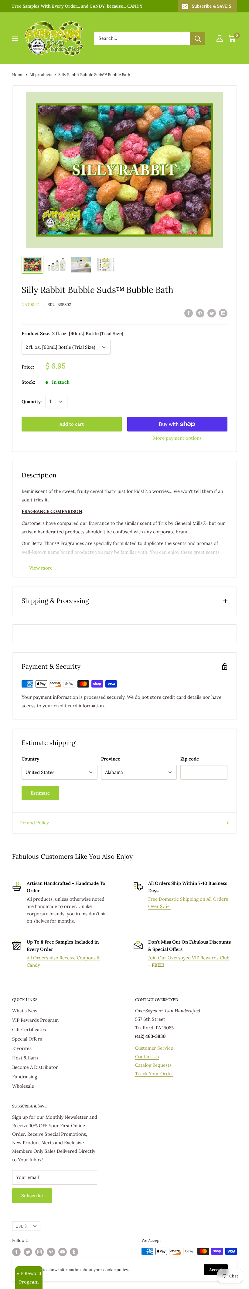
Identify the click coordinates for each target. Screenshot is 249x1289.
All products (40, 74)
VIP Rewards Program (35, 1020)
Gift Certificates (29, 1029)
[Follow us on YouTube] (62, 1252)
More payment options (177, 438)
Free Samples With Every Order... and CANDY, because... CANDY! (78, 6)
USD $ (21, 1226)
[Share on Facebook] (188, 312)
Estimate (40, 793)
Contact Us (147, 1056)
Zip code (189, 759)
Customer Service (154, 1048)
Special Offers (27, 1039)
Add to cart (72, 424)
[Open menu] (15, 38)
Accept (215, 1269)
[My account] (220, 38)
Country (30, 759)
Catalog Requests (153, 1065)
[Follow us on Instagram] (39, 1252)
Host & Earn (25, 1058)
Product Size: (72, 333)
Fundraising (24, 1076)
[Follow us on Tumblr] (74, 1252)
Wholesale (23, 1086)
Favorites (22, 1048)
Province (110, 759)
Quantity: (32, 401)
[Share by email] (223, 312)
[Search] (197, 38)
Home (17, 74)
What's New (24, 1011)
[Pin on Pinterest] (200, 312)
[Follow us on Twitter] (28, 1252)
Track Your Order (154, 1073)
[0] (232, 38)
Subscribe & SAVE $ (211, 6)
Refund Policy (34, 823)
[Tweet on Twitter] (211, 312)
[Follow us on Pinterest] (51, 1252)
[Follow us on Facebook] (16, 1252)
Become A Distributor (35, 1067)
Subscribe (32, 1195)
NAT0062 (30, 304)
